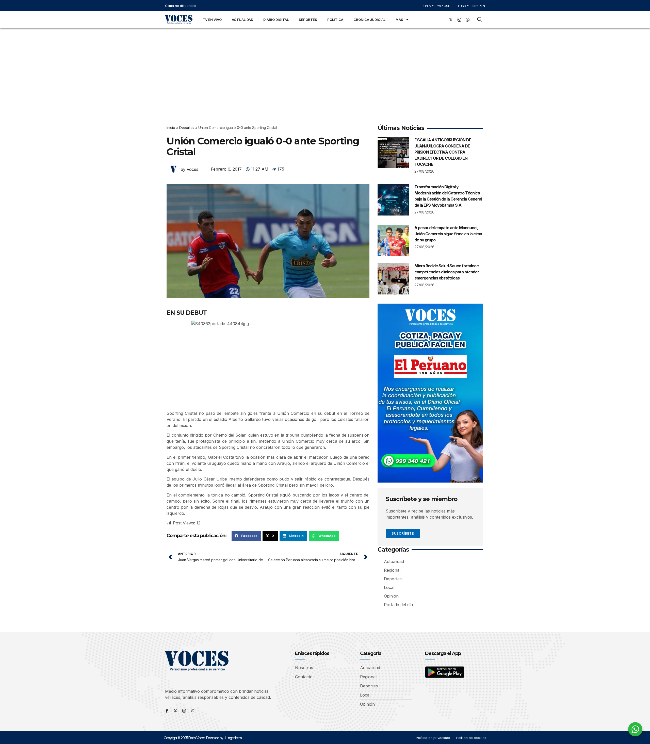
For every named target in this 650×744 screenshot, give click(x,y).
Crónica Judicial (369, 20)
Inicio (171, 128)
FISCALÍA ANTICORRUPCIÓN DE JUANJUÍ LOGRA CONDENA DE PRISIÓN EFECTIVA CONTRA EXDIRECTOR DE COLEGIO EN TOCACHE (442, 152)
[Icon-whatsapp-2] (467, 19)
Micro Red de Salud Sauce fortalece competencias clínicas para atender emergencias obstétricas (446, 271)
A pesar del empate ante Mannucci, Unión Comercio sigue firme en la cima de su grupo (448, 233)
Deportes (308, 20)
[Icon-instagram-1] (459, 19)
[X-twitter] (450, 19)
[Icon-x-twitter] (175, 711)
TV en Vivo (212, 20)
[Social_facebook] (442, 19)
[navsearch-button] (479, 19)
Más (399, 20)
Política (335, 20)
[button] (246, 536)
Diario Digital (276, 20)
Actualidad (242, 20)
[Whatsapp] (192, 711)
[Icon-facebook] (167, 711)
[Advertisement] (325, 66)
